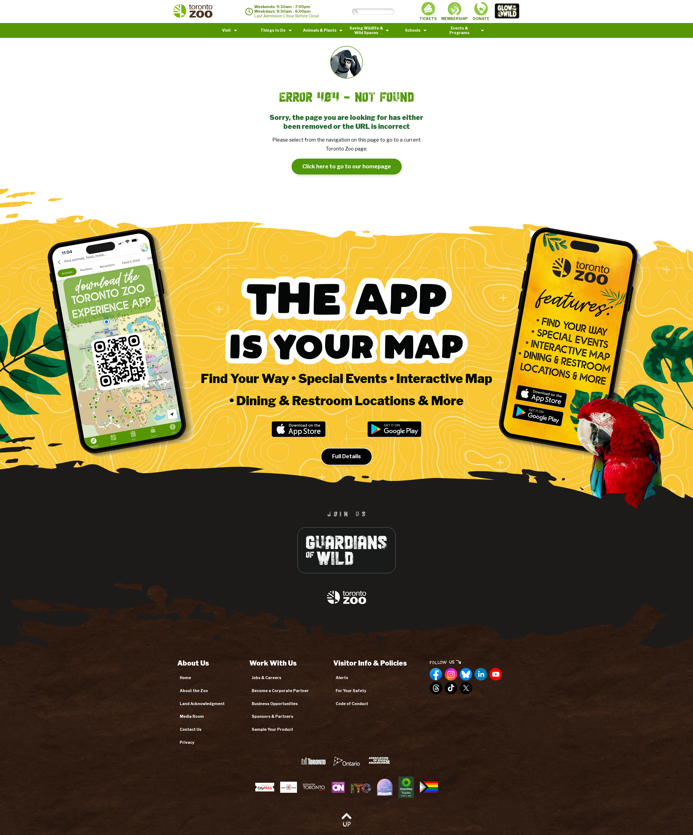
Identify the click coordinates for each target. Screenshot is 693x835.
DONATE (481, 18)
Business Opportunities (275, 703)
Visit (226, 30)
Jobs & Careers (266, 677)
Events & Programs (459, 30)
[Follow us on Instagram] (450, 674)
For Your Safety (351, 690)
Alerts (342, 677)
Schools (412, 30)
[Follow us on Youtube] (495, 674)
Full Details (346, 456)
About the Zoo (194, 690)
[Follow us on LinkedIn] (480, 674)
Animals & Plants (319, 30)
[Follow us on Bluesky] (465, 674)
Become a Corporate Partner (280, 690)
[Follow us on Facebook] (436, 674)
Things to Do (273, 30)
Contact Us (190, 729)
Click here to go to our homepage (346, 166)
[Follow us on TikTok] (450, 688)
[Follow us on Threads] (436, 688)
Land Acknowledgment (202, 703)
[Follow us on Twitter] (465, 688)
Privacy (187, 742)
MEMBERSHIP (454, 18)
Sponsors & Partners (272, 716)
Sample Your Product (272, 729)
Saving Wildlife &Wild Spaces (366, 30)
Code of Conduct (352, 703)
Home (185, 677)
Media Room (192, 716)
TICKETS (428, 18)
